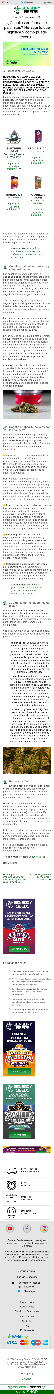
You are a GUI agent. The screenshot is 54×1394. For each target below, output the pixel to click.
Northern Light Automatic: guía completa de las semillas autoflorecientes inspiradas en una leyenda (31, 981)
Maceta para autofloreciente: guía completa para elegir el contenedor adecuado (28, 1002)
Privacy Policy (27, 1302)
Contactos (27, 1321)
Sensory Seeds (37, 857)
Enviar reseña (27, 1330)
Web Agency (27, 1373)
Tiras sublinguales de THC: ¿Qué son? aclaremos (40, 877)
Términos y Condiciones (27, 1311)
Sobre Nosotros (27, 1316)
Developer (27, 1379)
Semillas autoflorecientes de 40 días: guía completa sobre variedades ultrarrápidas (29, 992)
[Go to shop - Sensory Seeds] (27, 1387)
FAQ (27, 1326)
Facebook (29, 1287)
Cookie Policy (27, 1307)
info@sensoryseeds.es (29, 1283)
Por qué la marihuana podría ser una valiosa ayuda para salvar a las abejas (14, 878)
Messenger (28, 2)
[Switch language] (5, 2)
